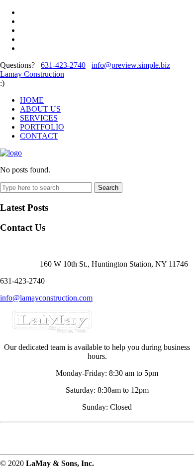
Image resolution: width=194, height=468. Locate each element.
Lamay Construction (32, 74)
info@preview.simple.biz (131, 65)
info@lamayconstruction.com (46, 298)
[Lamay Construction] (11, 153)
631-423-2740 (63, 65)
